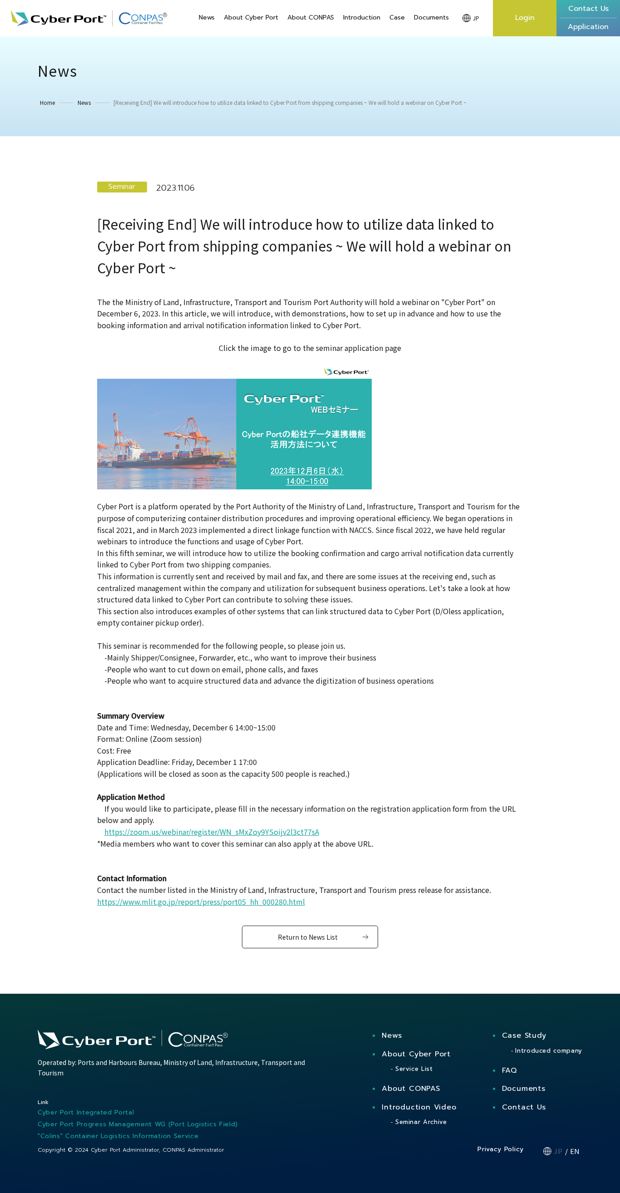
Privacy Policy (500, 1149)
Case (397, 18)
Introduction (361, 18)
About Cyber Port (251, 18)
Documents (431, 18)
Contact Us (524, 1107)
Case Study (524, 1035)
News (207, 18)
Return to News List (308, 937)
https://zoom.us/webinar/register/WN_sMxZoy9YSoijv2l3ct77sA (211, 831)
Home (47, 102)
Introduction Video (419, 1107)
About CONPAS (310, 18)
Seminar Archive (421, 1122)
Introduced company (548, 1050)
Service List (414, 1069)
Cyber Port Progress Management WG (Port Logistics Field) (138, 1124)
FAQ (509, 1070)
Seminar (121, 187)
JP (476, 18)
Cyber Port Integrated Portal (86, 1112)
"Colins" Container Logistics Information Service (118, 1136)
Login (525, 17)
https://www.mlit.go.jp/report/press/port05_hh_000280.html (201, 901)
